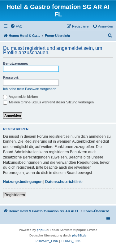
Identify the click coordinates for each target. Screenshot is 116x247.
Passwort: (11, 77)
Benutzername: (15, 63)
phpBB (42, 230)
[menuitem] (16, 26)
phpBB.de (79, 235)
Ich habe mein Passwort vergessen (29, 89)
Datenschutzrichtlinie (64, 182)
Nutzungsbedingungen (22, 182)
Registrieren (14, 195)
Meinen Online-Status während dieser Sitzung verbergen (51, 102)
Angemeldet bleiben (23, 96)
